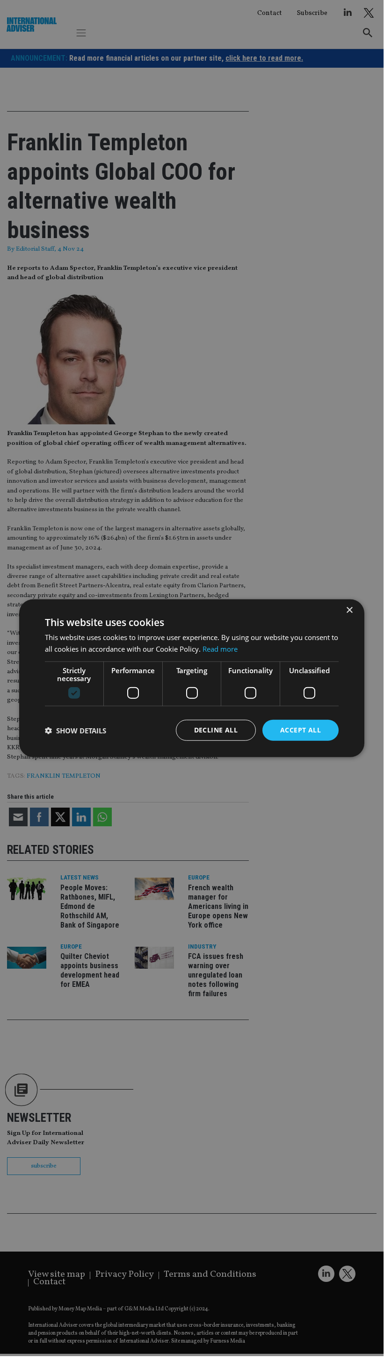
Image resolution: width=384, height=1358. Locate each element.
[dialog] (192, 678)
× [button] (349, 609)
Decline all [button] (216, 729)
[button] (75, 730)
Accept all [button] (300, 729)
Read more (220, 648)
